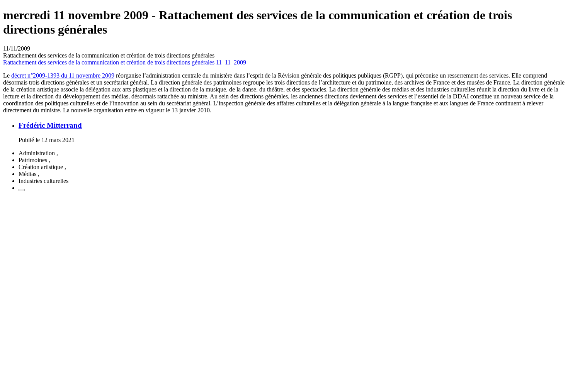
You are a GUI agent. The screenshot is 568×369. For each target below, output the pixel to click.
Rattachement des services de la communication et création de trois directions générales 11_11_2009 (124, 62)
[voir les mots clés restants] (22, 190)
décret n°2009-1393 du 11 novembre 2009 (62, 75)
